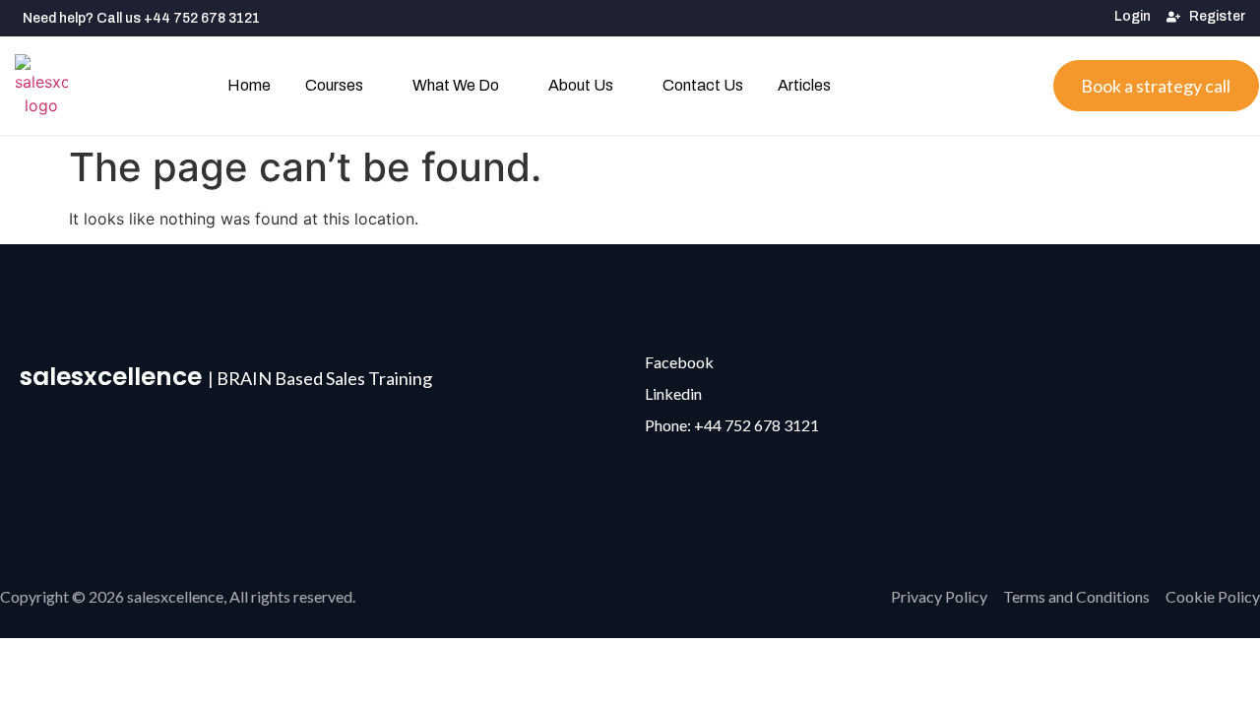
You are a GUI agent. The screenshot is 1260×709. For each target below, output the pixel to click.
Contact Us (702, 85)
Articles (804, 85)
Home (249, 85)
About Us (580, 85)
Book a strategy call (1155, 86)
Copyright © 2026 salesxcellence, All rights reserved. (177, 596)
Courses (334, 85)
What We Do (455, 85)
